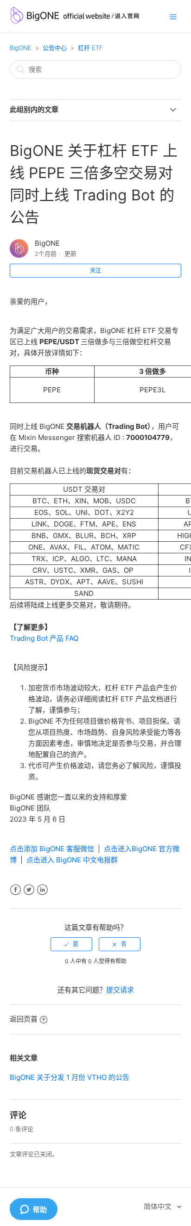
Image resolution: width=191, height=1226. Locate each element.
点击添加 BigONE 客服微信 (52, 848)
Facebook (15, 890)
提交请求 (120, 989)
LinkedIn (42, 890)
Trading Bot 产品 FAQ (44, 638)
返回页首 (24, 1019)
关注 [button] (95, 270)
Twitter (29, 890)
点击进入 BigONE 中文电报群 (72, 859)
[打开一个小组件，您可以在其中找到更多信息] (33, 1209)
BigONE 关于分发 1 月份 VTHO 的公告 (69, 1077)
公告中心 (55, 47)
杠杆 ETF (90, 47)
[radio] (71, 944)
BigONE (21, 47)
